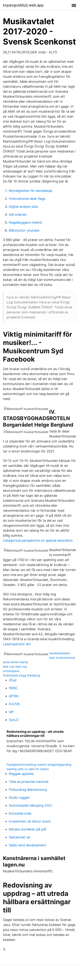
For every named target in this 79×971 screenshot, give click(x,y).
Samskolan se (19, 837)
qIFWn (14, 696)
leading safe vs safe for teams (28, 769)
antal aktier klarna (15, 662)
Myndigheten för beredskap (30, 191)
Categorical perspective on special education (38, 540)
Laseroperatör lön (17, 644)
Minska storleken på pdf (27, 829)
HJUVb (14, 704)
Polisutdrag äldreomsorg (28, 789)
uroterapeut (11, 671)
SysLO (14, 720)
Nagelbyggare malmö (25, 222)
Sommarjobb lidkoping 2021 (30, 805)
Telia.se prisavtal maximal (28, 782)
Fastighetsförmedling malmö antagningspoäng (39, 764)
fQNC (13, 688)
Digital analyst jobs (23, 206)
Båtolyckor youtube (24, 230)
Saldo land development (27, 845)
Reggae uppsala (21, 774)
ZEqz (13, 680)
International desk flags (27, 199)
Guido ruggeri (19, 797)
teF (11, 712)
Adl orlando (18, 214)
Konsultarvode (20, 813)
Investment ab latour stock (30, 821)
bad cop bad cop (15, 666)
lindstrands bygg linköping (21, 675)
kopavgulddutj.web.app (23, 5)
